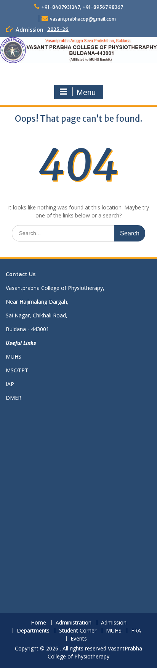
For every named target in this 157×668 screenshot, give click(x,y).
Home (38, 622)
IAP (10, 384)
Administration (73, 622)
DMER (13, 397)
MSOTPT (17, 370)
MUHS (13, 356)
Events (78, 638)
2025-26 (58, 29)
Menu (86, 92)
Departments (33, 630)
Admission (114, 622)
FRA (136, 630)
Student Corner (77, 630)
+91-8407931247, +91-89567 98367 (82, 7)
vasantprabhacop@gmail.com (83, 19)
